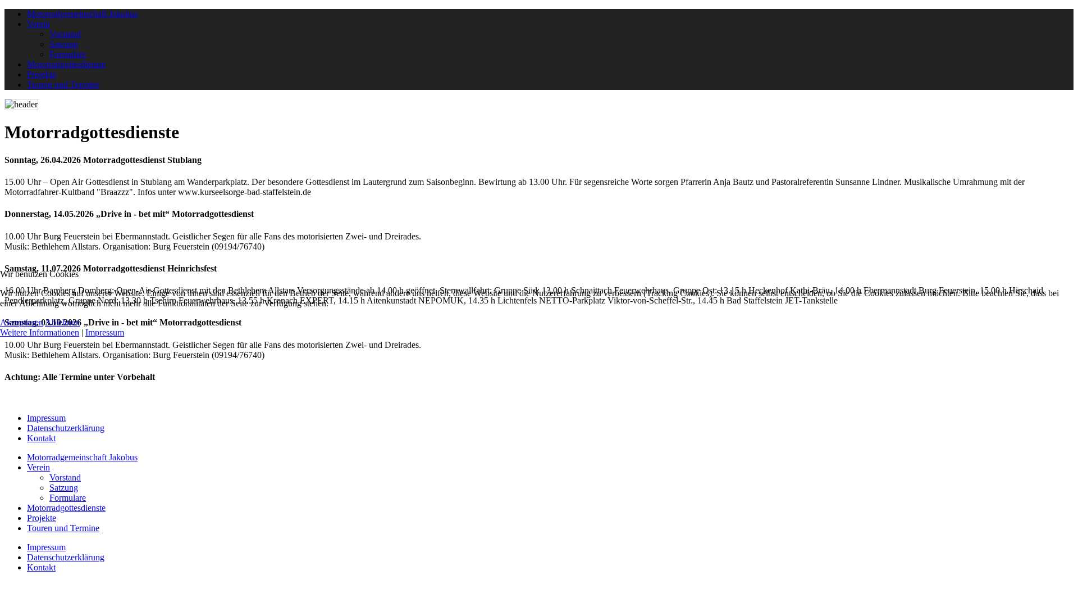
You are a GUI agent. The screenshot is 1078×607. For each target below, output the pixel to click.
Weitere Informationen (39, 332)
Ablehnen (62, 322)
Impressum (104, 332)
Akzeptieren (21, 322)
